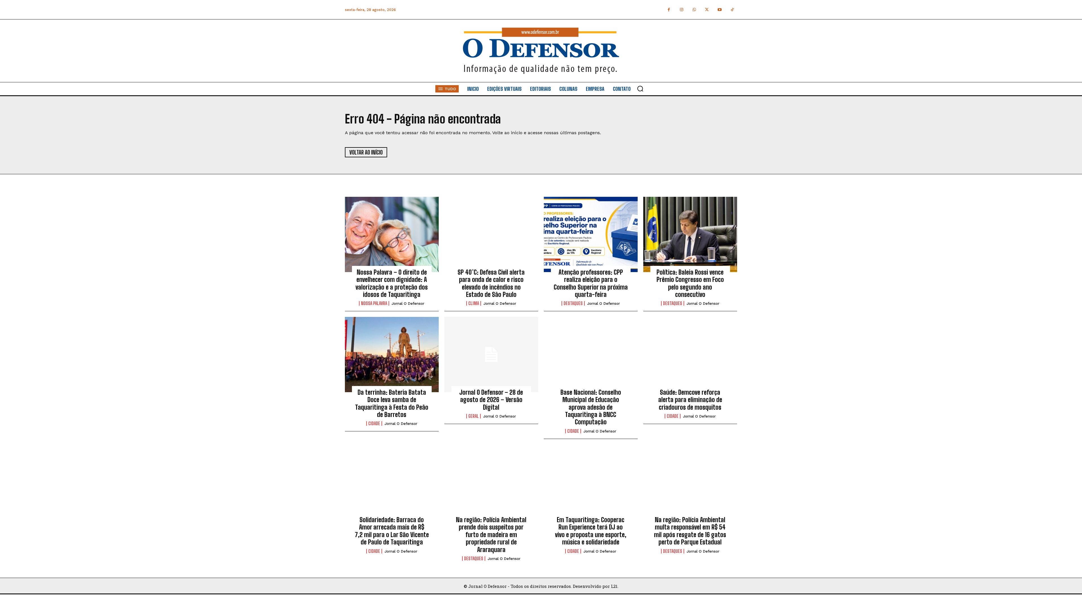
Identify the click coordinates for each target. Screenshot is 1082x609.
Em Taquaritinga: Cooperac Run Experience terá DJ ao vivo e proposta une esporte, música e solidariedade (590, 531)
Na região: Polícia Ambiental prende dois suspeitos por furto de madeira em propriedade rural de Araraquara (491, 534)
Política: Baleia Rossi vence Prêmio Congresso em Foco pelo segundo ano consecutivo (690, 283)
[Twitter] (707, 10)
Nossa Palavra (374, 303)
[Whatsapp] (694, 10)
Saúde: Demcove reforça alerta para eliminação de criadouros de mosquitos (690, 400)
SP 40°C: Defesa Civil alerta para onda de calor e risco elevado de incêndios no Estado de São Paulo (491, 283)
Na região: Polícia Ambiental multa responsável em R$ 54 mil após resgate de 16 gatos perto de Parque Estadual (690, 531)
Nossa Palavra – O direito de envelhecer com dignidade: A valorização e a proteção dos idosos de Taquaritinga (392, 283)
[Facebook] (669, 10)
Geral (473, 416)
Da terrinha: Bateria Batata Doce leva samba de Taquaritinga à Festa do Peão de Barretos (391, 403)
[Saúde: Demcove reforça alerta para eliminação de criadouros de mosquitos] (690, 354)
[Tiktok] (732, 10)
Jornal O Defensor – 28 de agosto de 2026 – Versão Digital (491, 400)
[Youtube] (719, 10)
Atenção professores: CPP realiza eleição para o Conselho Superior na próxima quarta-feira (591, 283)
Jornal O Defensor (408, 303)
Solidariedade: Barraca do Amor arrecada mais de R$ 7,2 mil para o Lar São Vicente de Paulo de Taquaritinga (392, 531)
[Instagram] (681, 10)
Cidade (374, 423)
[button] (640, 88)
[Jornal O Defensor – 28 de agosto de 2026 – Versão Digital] (491, 354)
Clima (473, 303)
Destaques (573, 303)
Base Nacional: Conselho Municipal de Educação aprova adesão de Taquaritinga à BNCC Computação (590, 407)
